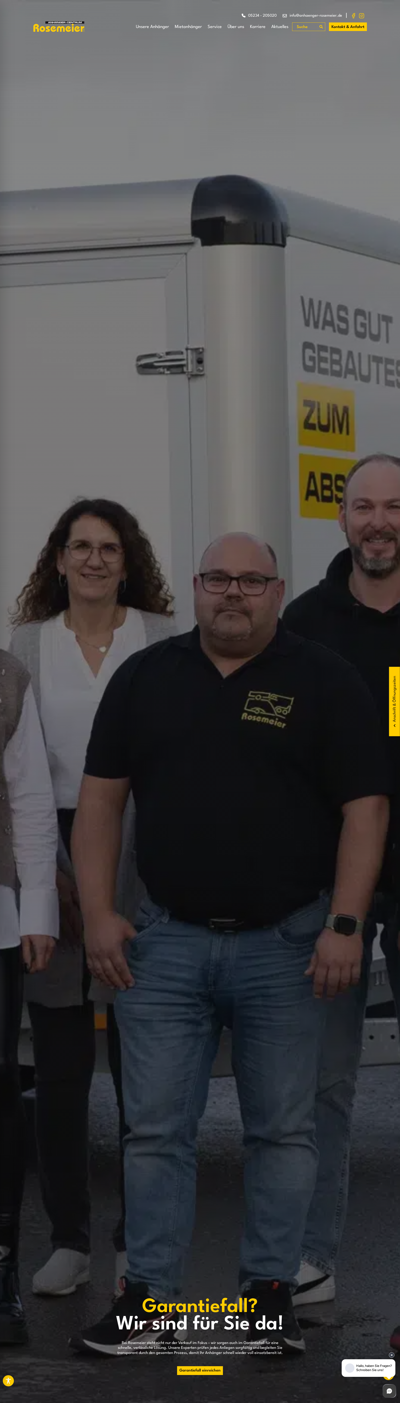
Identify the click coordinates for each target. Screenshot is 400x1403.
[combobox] (306, 27)
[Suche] (321, 27)
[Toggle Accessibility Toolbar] (8, 1381)
